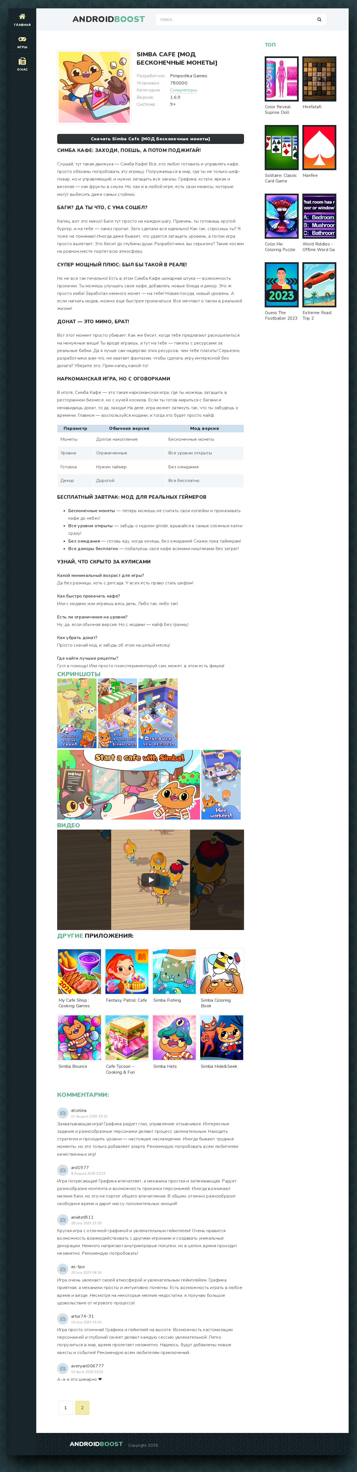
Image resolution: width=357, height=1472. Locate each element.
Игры (22, 47)
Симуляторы (183, 90)
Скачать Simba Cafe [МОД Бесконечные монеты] (151, 139)
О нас (22, 70)
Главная (22, 25)
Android (109, 19)
